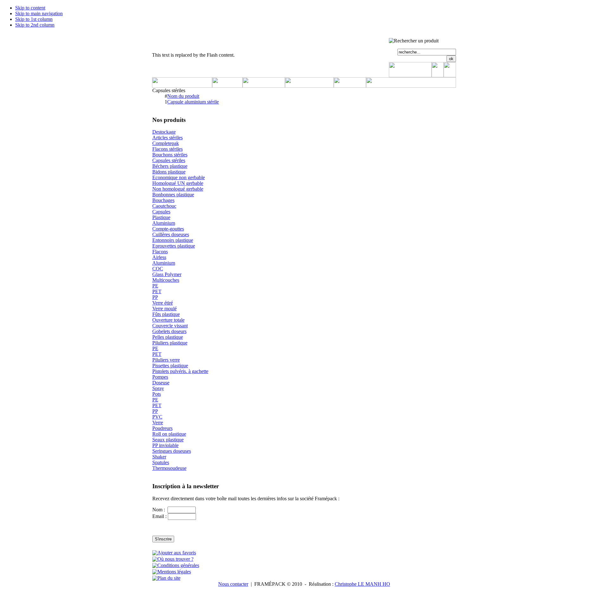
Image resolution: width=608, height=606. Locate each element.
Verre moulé (164, 308)
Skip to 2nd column (34, 25)
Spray (158, 388)
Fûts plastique (166, 314)
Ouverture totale (168, 320)
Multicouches (165, 280)
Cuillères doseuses (170, 234)
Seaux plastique (168, 439)
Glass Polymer (166, 274)
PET (157, 291)
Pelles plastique (167, 337)
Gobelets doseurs (169, 331)
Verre (157, 422)
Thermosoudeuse (169, 468)
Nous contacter (233, 584)
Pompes (160, 377)
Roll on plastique (169, 434)
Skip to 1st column (34, 19)
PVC (157, 417)
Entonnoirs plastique (172, 240)
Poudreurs (162, 428)
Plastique (161, 217)
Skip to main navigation (39, 13)
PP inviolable (165, 445)
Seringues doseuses (171, 451)
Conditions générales (178, 565)
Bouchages (163, 200)
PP (155, 297)
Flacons (160, 251)
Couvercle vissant (170, 325)
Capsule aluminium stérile (193, 101)
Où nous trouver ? (175, 559)
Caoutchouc (164, 206)
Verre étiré (162, 303)
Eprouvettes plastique (173, 246)
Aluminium (163, 223)
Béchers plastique (169, 166)
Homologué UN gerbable (177, 183)
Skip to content (30, 7)
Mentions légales (174, 571)
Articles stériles (167, 137)
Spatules (160, 462)
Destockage (164, 132)
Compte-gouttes (168, 228)
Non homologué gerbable (177, 189)
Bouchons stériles (169, 154)
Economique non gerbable (178, 177)
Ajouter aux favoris (176, 552)
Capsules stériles (168, 160)
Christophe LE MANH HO (362, 584)
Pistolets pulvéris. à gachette (180, 371)
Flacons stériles (167, 149)
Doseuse (160, 382)
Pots (156, 394)
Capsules (161, 211)
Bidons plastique (169, 171)
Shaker (159, 456)
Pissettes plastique (170, 365)
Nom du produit (183, 96)
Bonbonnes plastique (173, 194)
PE (155, 285)
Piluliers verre (166, 360)
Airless (159, 257)
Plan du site (168, 578)
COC (157, 268)
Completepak (165, 143)
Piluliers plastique (169, 342)
